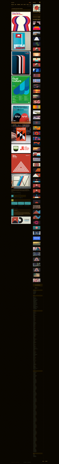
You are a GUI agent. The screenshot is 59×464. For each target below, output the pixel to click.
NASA (33, 345)
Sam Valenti (34, 293)
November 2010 (34, 426)
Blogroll (34, 316)
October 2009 (34, 433)
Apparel (34, 314)
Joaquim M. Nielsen (35, 303)
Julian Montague (13, 192)
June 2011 (34, 422)
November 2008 (34, 439)
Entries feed (34, 455)
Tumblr (34, 362)
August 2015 (34, 395)
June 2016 (34, 390)
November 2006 (34, 451)
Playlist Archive (36, 12)
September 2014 (34, 401)
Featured (34, 326)
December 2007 (34, 445)
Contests (34, 320)
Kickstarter (34, 339)
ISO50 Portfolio (34, 301)
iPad (33, 337)
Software (34, 358)
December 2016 (34, 387)
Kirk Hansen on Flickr (35, 304)
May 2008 (34, 442)
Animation (34, 313)
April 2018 (34, 378)
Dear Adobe (34, 322)
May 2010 (34, 429)
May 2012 (34, 416)
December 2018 (34, 375)
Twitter (28, 4)
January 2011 (34, 425)
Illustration (34, 333)
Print (33, 350)
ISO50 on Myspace (35, 300)
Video (33, 365)
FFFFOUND (34, 298)
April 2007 (34, 448)
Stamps (34, 359)
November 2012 (34, 413)
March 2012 (34, 417)
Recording (34, 355)
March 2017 (34, 385)
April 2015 (34, 397)
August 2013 (34, 408)
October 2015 (34, 394)
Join (30, 4)
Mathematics (34, 342)
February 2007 (34, 449)
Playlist (36, 2)
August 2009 (34, 434)
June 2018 (34, 377)
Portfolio (12, 4)
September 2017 (34, 382)
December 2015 (34, 393)
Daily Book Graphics (23, 189)
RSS (30, 2)
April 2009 (34, 436)
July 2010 (34, 428)
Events (34, 325)
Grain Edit (34, 299)
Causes (34, 318)
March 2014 (34, 404)
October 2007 (34, 446)
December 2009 (34, 432)
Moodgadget (34, 307)
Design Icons (34, 323)
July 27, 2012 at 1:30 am (16, 211)
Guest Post (34, 331)
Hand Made (34, 332)
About (22, 4)
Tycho (34, 363)
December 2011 (34, 419)
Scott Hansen (34, 291)
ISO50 (34, 338)
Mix (33, 343)
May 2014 (34, 403)
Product (34, 351)
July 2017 (34, 383)
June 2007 (34, 447)
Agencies (34, 312)
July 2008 (34, 441)
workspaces (34, 369)
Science (34, 356)
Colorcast (34, 319)
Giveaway (34, 330)
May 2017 (34, 384)
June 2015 (34, 396)
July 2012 (34, 415)
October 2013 (34, 407)
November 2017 (34, 381)
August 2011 (34, 421)
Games (34, 329)
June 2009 (34, 435)
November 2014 (34, 400)
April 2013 (34, 410)
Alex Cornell (34, 292)
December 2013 (34, 406)
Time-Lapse (34, 361)
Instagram (34, 335)
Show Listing (34, 357)
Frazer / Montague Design (18, 192)
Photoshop (34, 348)
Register (34, 454)
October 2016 (34, 388)
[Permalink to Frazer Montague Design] (17, 8)
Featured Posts (36, 19)
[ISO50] (13, 2)
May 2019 (34, 374)
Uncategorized (34, 364)
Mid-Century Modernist (35, 306)
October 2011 (34, 420)
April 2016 (34, 391)
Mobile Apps (34, 344)
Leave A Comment (16, 208)
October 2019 (34, 372)
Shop (15, 4)
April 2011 (34, 423)
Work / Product (45, 461)
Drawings (34, 324)
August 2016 (34, 389)
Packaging (34, 346)
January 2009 (34, 438)
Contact (25, 4)
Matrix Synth (34, 305)
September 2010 (34, 427)
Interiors (34, 336)
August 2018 (34, 376)
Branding (34, 317)
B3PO (33, 297)
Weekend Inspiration (35, 368)
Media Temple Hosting (36, 288)
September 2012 (34, 414)
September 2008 (34, 440)
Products (34, 352)
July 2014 (34, 402)
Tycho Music (18, 4)
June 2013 (34, 409)
